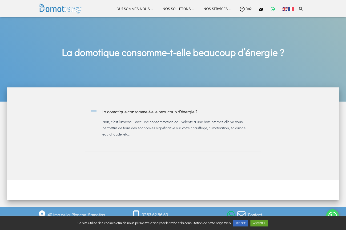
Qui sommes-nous (133, 8)
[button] (152, 8)
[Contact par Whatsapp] (231, 214)
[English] (285, 8)
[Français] (291, 8)
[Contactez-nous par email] (260, 8)
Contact (255, 215)
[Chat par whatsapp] (272, 8)
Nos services (215, 8)
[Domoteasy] (60, 8)
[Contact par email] (241, 214)
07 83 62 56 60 (155, 215)
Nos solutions (176, 8)
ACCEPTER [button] (259, 223)
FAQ (248, 8)
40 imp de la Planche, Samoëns (76, 215)
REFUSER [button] (240, 223)
